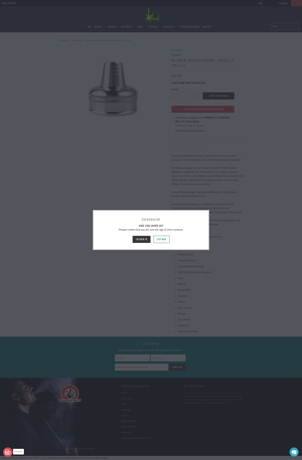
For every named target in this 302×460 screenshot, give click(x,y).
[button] (294, 452)
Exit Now (161, 239)
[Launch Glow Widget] (8, 452)
